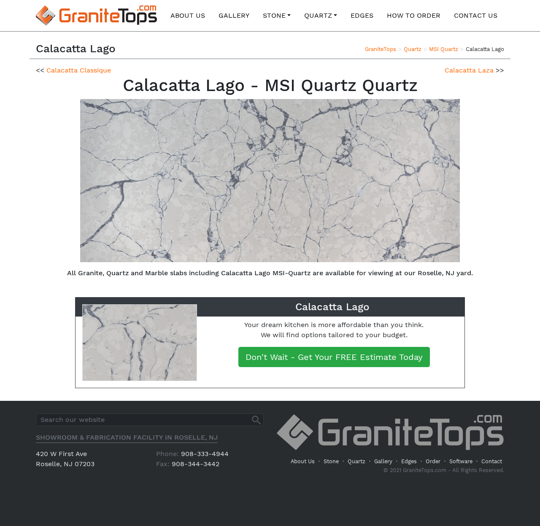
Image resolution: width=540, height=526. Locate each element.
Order (433, 461)
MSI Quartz (443, 49)
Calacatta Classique (78, 70)
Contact (491, 461)
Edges (362, 15)
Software (460, 461)
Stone (274, 15)
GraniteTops (380, 49)
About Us (187, 15)
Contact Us (475, 15)
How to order (413, 15)
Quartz (318, 15)
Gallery (234, 15)
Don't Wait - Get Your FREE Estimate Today (334, 357)
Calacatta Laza (469, 70)
